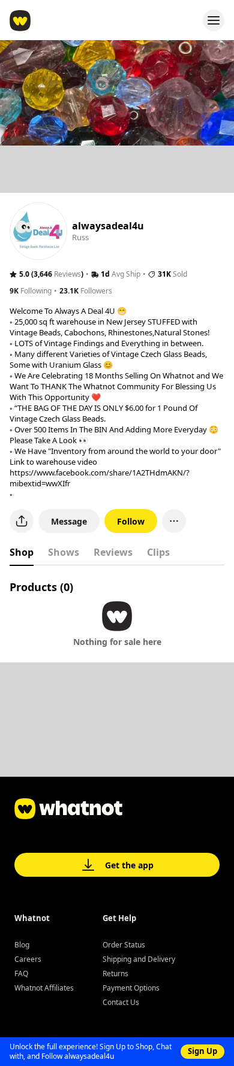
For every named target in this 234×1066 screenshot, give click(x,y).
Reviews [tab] (113, 552)
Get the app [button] (129, 865)
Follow (131, 521)
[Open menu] (213, 20)
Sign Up (202, 1051)
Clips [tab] (158, 552)
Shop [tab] (22, 552)
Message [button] (69, 521)
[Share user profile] (22, 521)
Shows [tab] (63, 552)
